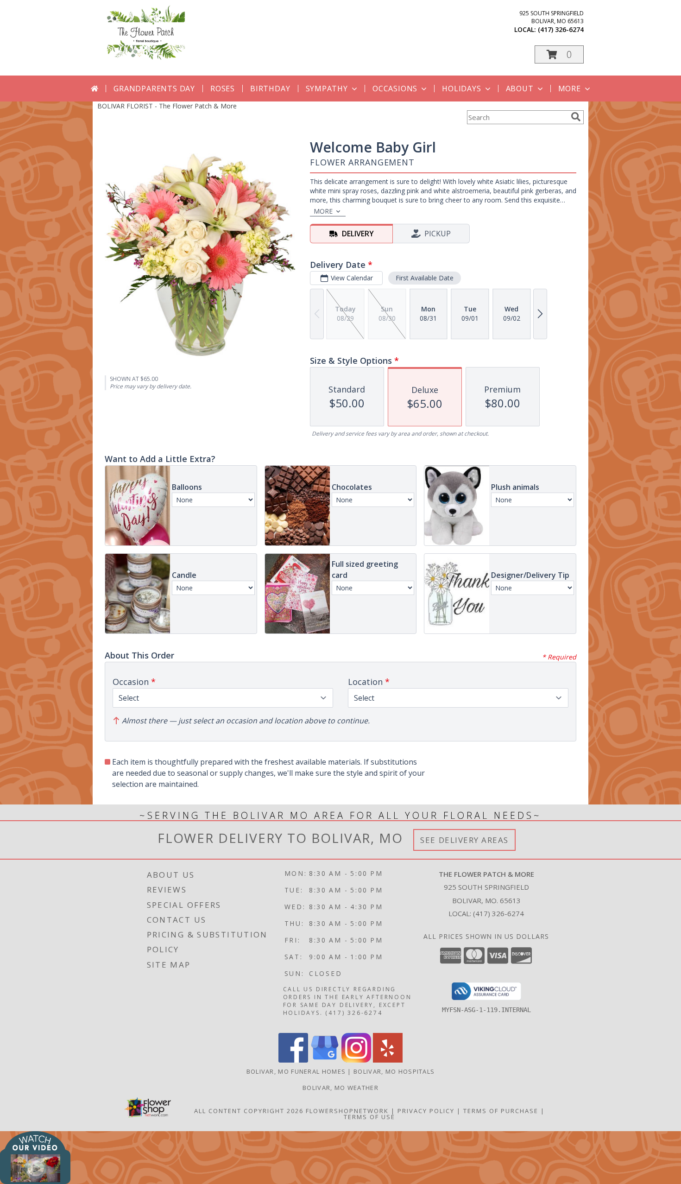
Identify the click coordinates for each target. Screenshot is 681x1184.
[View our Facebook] (293, 1060)
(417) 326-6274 (561, 29)
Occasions (394, 88)
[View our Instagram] (356, 1060)
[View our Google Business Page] (325, 1060)
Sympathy (327, 88)
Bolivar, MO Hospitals (394, 1071)
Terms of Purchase (500, 1111)
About (520, 88)
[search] (575, 117)
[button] (559, 54)
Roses (222, 88)
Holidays (461, 88)
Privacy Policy (425, 1111)
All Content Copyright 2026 (248, 1111)
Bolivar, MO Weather (340, 1087)
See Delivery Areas (464, 840)
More (569, 88)
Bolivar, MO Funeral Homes (296, 1071)
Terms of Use (369, 1117)
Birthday (270, 88)
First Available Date (425, 277)
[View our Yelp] (388, 1060)
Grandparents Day (154, 88)
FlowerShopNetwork (347, 1111)
